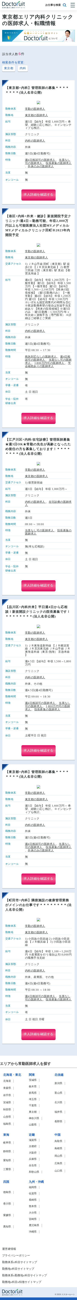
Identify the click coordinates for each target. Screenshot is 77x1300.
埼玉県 (33, 1099)
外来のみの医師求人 (41, 166)
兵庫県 (33, 1159)
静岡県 (7, 1151)
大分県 (33, 1212)
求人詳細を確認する (38, 194)
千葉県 (33, 1105)
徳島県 (7, 1192)
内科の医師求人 (35, 140)
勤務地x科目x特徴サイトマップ (21, 1282)
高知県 (7, 1226)
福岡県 (33, 1187)
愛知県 (7, 1160)
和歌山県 (34, 1172)
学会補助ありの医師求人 (48, 364)
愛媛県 (7, 1215)
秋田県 (7, 1109)
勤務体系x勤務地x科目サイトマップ (24, 1275)
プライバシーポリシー (16, 1255)
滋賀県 (33, 1140)
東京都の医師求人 (36, 115)
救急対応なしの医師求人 (41, 356)
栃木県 (33, 1086)
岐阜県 (7, 1142)
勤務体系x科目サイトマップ (19, 1262)
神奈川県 (34, 1118)
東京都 (8, 68)
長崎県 (33, 1200)
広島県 (58, 1163)
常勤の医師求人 (35, 108)
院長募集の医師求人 (59, 163)
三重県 (7, 1169)
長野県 (58, 1121)
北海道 (7, 1081)
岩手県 (7, 1095)
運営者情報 (9, 1248)
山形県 (7, 1116)
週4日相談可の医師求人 (40, 159)
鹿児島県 (34, 1225)
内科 (23, 68)
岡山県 (58, 1156)
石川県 (58, 1102)
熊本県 (33, 1206)
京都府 (33, 1146)
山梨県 (33, 1124)
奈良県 (33, 1165)
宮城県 (7, 1102)
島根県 (58, 1148)
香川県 (7, 1203)
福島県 (7, 1124)
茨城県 (33, 1080)
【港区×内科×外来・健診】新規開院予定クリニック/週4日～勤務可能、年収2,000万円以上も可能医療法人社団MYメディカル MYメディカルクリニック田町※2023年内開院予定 (39, 225)
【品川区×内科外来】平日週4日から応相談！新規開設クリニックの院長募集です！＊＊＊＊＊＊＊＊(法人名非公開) (37, 611)
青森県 (7, 1088)
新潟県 (58, 1083)
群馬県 (33, 1093)
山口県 (58, 1171)
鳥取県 (58, 1141)
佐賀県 (33, 1193)
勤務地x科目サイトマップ (18, 1268)
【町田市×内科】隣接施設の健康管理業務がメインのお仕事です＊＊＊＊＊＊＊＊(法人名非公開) (38, 904)
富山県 (58, 1093)
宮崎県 (33, 1219)
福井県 (58, 1112)
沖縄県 (33, 1231)
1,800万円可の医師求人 (49, 363)
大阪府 (33, 1152)
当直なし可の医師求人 (39, 530)
